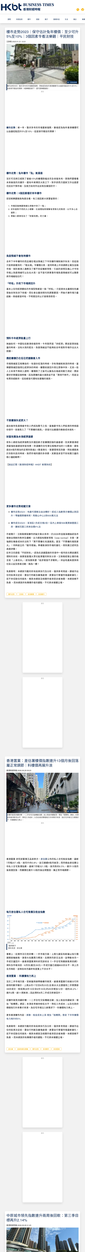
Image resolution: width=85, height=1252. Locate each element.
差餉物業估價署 (22, 1049)
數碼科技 (56, 19)
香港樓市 (41, 594)
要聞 (9, 19)
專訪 (74, 19)
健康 (37, 19)
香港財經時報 (31, 9)
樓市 (29, 19)
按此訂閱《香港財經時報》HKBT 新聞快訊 (30, 464)
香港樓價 (31, 594)
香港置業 (56, 1049)
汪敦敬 (9, 41)
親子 (46, 19)
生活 (66, 19)
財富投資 (19, 19)
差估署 (44, 858)
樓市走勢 (11, 594)
